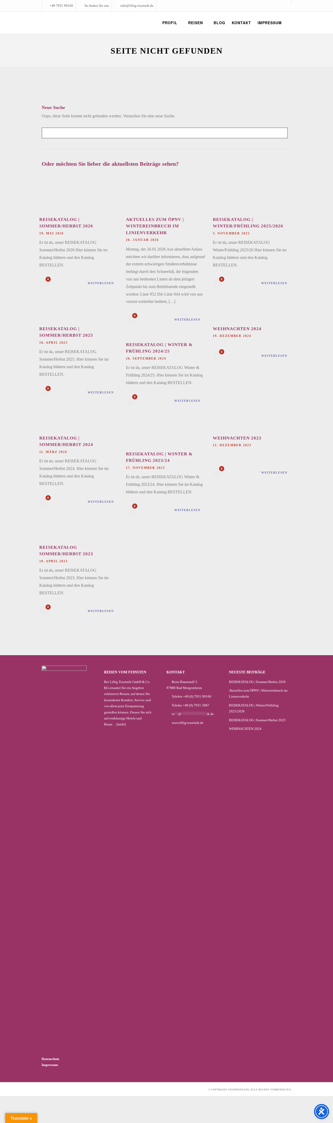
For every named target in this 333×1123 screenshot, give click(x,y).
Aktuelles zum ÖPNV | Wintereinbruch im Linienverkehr (155, 226)
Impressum (50, 1065)
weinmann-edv (238, 1089)
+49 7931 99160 (61, 6)
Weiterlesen (101, 283)
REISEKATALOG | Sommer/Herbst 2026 (257, 682)
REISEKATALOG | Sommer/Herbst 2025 (257, 720)
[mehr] (121, 724)
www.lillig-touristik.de (187, 723)
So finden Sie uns (97, 6)
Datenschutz (50, 1059)
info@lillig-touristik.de (136, 6)
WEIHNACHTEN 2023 (237, 438)
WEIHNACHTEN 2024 (237, 328)
